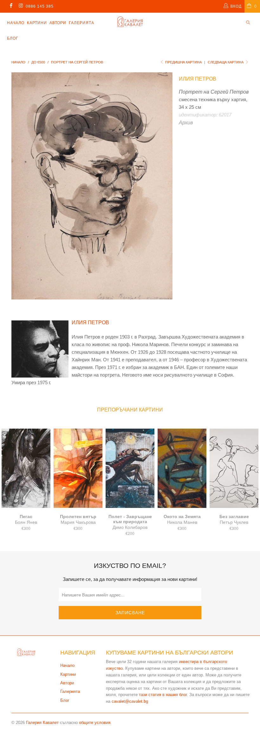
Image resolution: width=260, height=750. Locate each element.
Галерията (81, 23)
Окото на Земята (182, 468)
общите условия (94, 722)
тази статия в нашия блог (163, 694)
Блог (12, 38)
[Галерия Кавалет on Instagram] (20, 6)
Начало (15, 23)
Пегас (26, 468)
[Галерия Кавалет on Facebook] (10, 6)
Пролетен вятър (78, 468)
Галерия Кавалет (42, 722)
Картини (37, 23)
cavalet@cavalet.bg (130, 701)
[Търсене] (247, 23)
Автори (57, 23)
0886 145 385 (40, 6)
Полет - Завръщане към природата (130, 468)
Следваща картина (226, 62)
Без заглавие (234, 468)
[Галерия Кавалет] (130, 22)
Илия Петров (197, 79)
